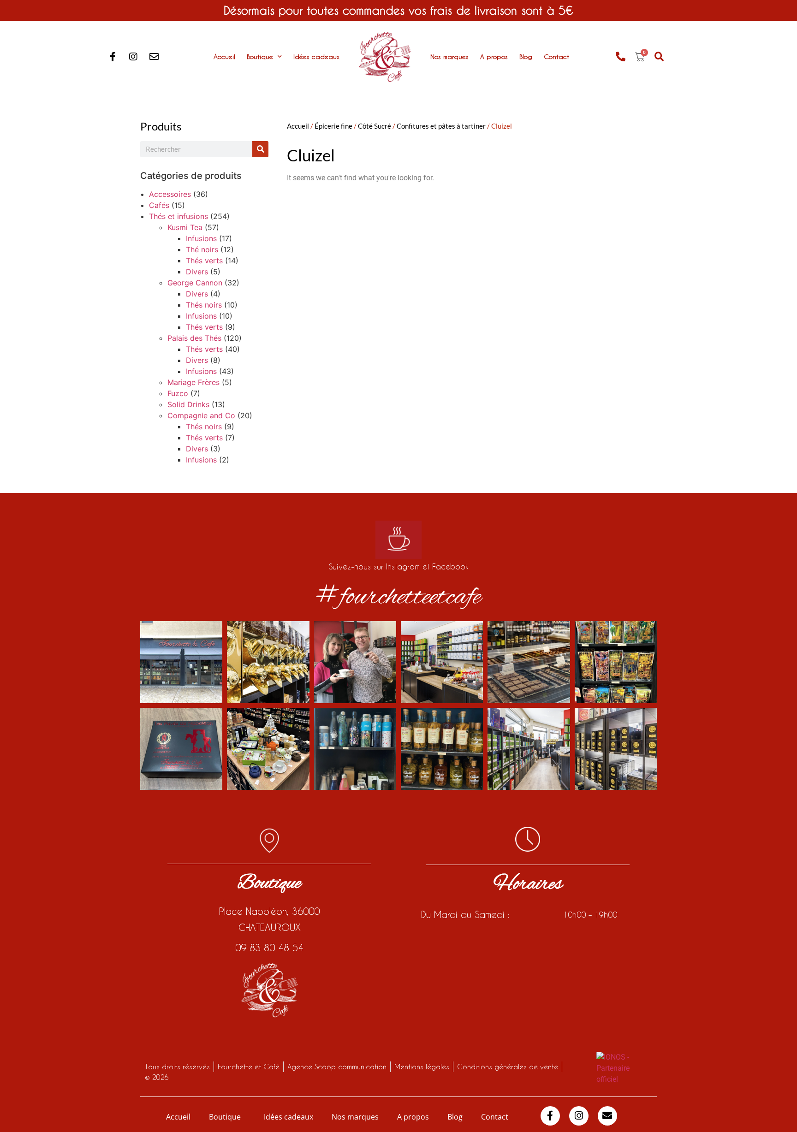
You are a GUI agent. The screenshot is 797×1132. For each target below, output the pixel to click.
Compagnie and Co (201, 415)
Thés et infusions (178, 216)
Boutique (260, 56)
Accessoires (170, 194)
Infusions (201, 238)
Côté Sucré (374, 126)
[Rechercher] (260, 149)
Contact (556, 56)
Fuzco (177, 393)
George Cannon (194, 282)
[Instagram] (133, 56)
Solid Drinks (188, 404)
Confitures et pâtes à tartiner (441, 126)
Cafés (159, 205)
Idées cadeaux (316, 56)
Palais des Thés (194, 338)
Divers (197, 271)
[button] (659, 56)
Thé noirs (202, 249)
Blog (525, 56)
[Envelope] (154, 56)
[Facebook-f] (112, 56)
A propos (494, 56)
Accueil (224, 56)
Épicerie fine (333, 126)
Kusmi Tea (184, 227)
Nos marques (449, 56)
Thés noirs (204, 304)
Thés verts (204, 260)
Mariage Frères (193, 382)
